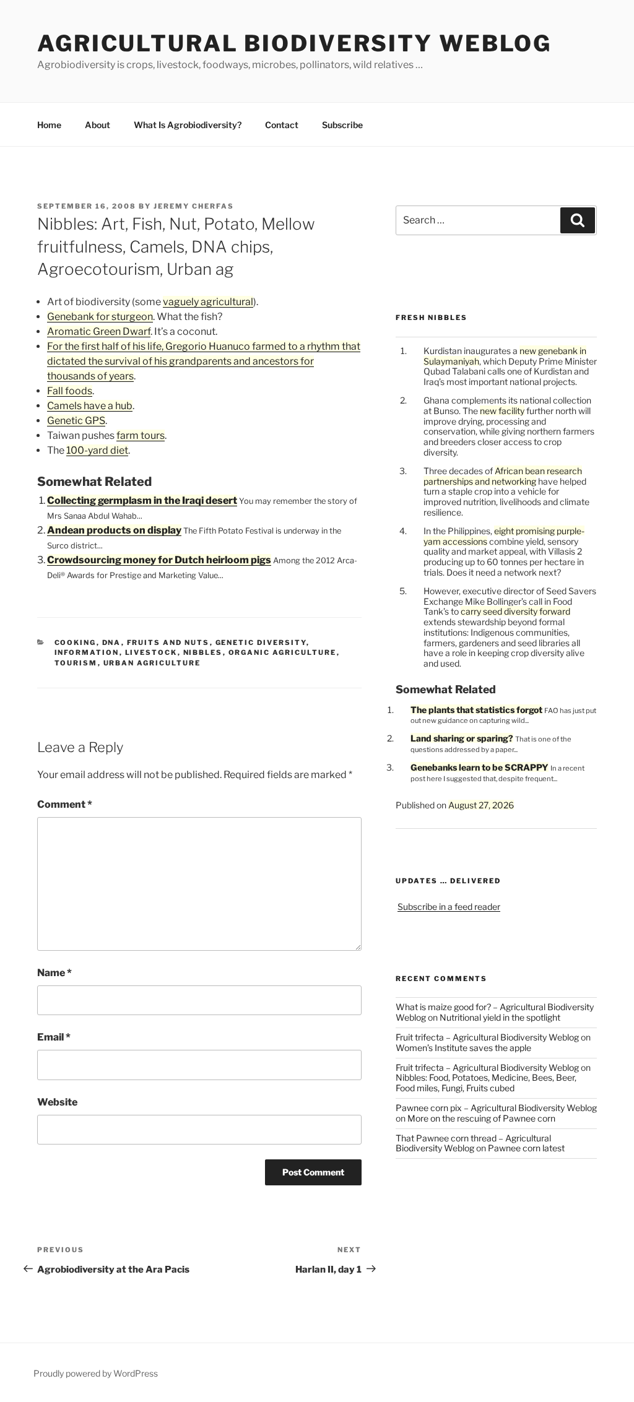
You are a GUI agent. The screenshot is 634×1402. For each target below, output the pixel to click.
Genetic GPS (76, 420)
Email (54, 1037)
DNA (111, 642)
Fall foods (69, 391)
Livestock (151, 652)
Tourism (76, 663)
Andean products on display (114, 530)
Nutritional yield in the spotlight (500, 1017)
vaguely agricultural (208, 302)
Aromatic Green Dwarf (98, 331)
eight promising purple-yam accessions (503, 536)
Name (54, 973)
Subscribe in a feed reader (448, 906)
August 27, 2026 (481, 805)
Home (49, 124)
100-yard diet (97, 450)
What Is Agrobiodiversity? (187, 124)
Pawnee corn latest (526, 1148)
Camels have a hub (89, 406)
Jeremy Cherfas (194, 206)
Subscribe (342, 124)
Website (57, 1102)
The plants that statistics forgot (476, 709)
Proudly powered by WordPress (95, 1373)
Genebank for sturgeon (100, 316)
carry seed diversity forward (515, 611)
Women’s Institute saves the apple (463, 1047)
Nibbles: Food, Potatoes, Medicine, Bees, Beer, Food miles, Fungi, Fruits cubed (486, 1082)
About (97, 124)
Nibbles (203, 652)
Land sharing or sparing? (461, 738)
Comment (64, 804)
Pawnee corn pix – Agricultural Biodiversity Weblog (496, 1107)
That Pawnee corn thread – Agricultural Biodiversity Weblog (473, 1143)
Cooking (75, 642)
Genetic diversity (260, 642)
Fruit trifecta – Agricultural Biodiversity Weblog (487, 1037)
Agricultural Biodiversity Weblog (294, 43)
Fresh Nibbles (431, 317)
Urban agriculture (152, 663)
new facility (502, 410)
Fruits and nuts (168, 642)
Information (86, 652)
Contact (281, 124)
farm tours (140, 435)
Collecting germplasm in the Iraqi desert (142, 500)
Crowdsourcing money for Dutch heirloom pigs (159, 560)
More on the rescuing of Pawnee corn (481, 1118)
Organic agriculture (282, 652)
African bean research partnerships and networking (502, 476)
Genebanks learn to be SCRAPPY (479, 767)
